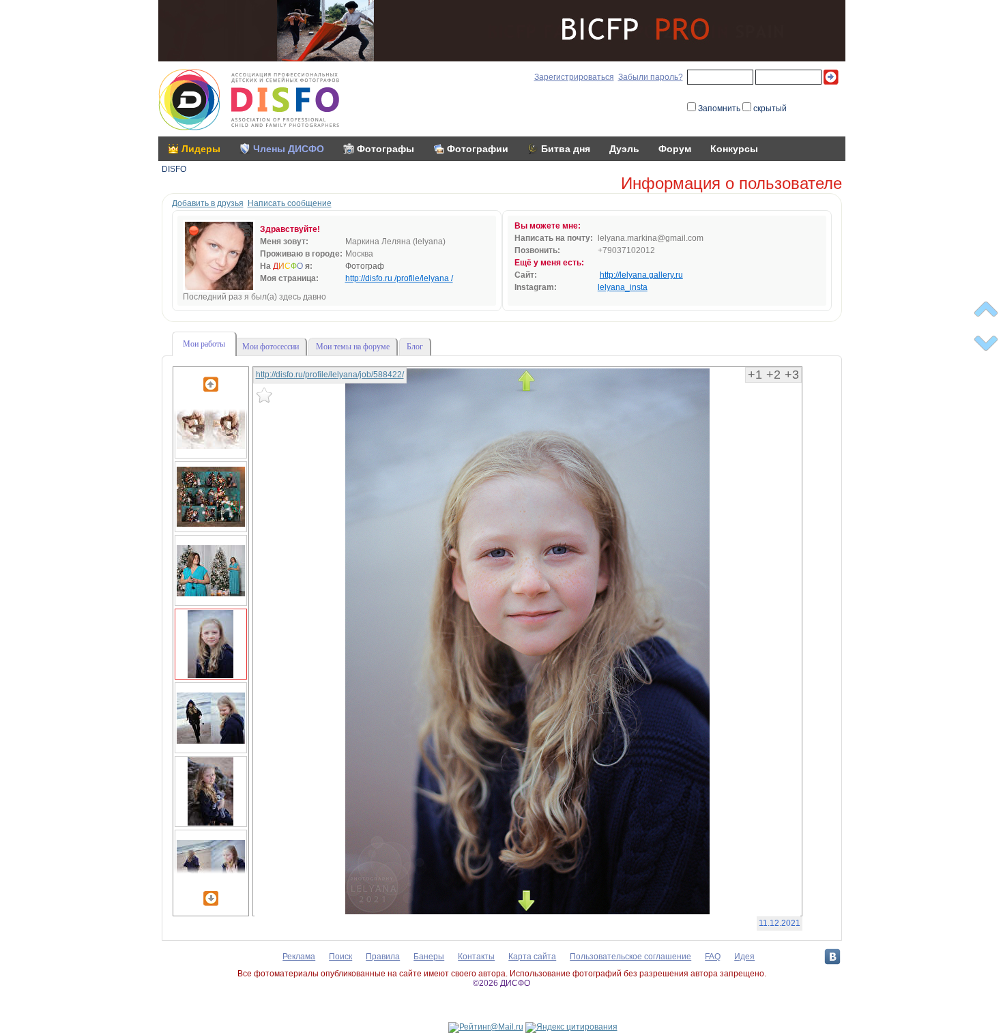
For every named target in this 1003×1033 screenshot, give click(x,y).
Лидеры (200, 148)
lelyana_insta (623, 287)
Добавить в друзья (208, 203)
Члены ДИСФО (288, 148)
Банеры (428, 956)
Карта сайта (532, 956)
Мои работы (204, 344)
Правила (383, 956)
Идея (744, 956)
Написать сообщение (290, 203)
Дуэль (624, 148)
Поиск (340, 956)
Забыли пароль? (650, 77)
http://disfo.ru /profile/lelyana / (399, 278)
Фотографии (477, 148)
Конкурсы (734, 148)
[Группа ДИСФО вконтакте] (832, 956)
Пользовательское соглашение (630, 956)
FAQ (713, 956)
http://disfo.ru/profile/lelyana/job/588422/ (330, 374)
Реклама (298, 956)
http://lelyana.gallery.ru (641, 275)
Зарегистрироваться (574, 77)
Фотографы (385, 148)
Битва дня (565, 148)
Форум (674, 148)
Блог (415, 346)
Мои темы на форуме (353, 346)
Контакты (476, 956)
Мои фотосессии (270, 346)
